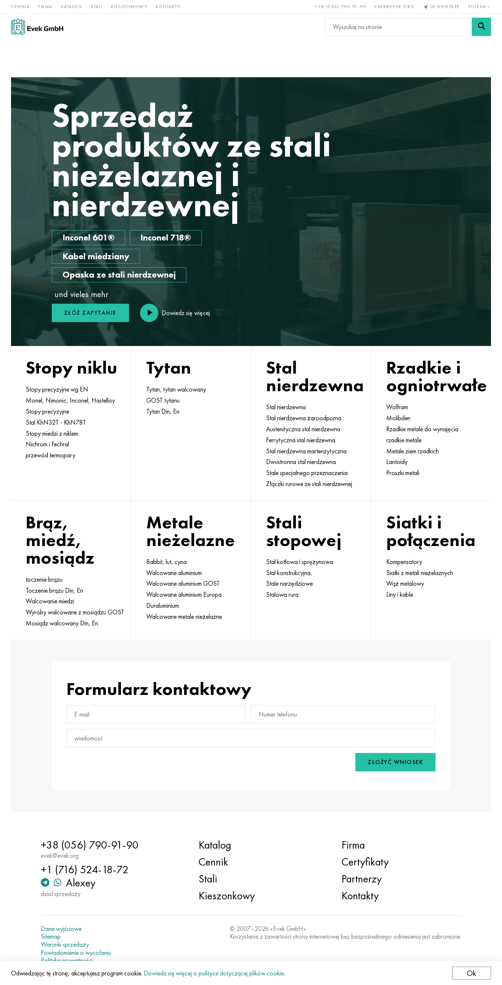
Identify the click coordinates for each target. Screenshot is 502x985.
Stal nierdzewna (286, 407)
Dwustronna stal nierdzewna (301, 461)
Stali (97, 7)
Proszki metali (402, 473)
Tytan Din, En (162, 411)
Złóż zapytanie (90, 313)
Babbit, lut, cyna (166, 561)
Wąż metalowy (405, 583)
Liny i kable (399, 594)
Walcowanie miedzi (50, 601)
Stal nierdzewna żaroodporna (303, 418)
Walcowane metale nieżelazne (184, 616)
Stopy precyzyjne (47, 411)
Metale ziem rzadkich (412, 451)
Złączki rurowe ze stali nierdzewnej (309, 484)
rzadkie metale (404, 440)
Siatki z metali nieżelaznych (419, 573)
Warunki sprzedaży (65, 945)
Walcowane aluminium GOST (183, 583)
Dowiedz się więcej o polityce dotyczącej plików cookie (214, 973)
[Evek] (37, 27)
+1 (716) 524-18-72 (85, 869)
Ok (471, 973)
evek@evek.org (394, 7)
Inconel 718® (165, 237)
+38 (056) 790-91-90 (340, 7)
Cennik (20, 7)
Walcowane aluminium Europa (184, 594)
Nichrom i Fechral (47, 444)
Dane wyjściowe (61, 929)
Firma (45, 7)
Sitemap (51, 936)
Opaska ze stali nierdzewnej (119, 274)
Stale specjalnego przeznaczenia (307, 473)
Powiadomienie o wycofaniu (76, 953)
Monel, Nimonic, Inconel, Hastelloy (70, 400)
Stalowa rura (282, 594)
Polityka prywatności (67, 960)
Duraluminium (162, 605)
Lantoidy (397, 461)
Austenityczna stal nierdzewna (303, 429)
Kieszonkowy (129, 7)
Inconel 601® (88, 237)
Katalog (72, 7)
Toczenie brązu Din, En (54, 590)
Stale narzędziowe (289, 583)
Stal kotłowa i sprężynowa (299, 561)
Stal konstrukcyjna (288, 573)
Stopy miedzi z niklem (52, 433)
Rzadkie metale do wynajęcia (422, 429)
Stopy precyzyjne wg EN (57, 389)
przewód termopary (50, 455)
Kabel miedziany (95, 256)
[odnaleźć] (481, 27)
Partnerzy (361, 878)
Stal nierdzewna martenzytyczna (306, 451)
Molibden (398, 418)
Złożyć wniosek (395, 762)
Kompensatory (404, 561)
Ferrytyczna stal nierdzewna (300, 440)
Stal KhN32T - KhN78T (56, 422)
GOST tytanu (163, 400)
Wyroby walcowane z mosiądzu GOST (75, 612)
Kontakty (168, 7)
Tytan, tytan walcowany (176, 389)
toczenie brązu (44, 579)
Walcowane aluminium (174, 573)
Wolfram (397, 407)
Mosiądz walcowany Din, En (62, 623)
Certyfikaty (365, 861)
